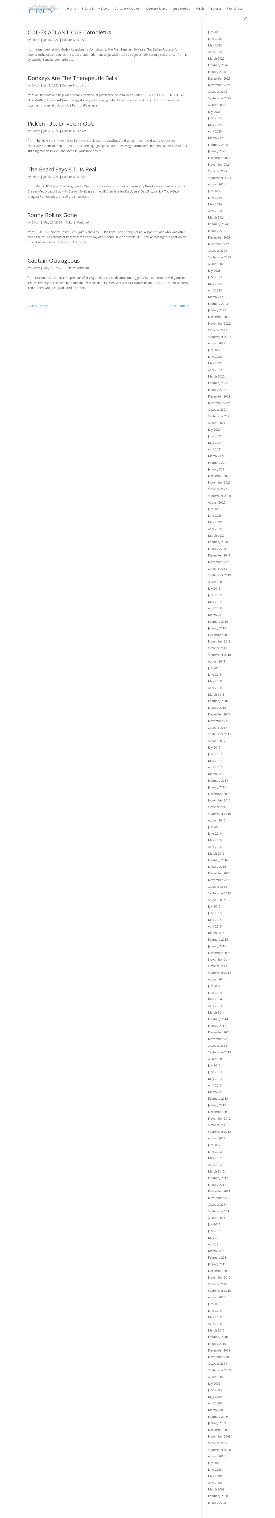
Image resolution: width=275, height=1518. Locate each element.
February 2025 (218, 145)
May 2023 (215, 284)
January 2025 (217, 151)
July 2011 (214, 1224)
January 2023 (217, 310)
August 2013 (216, 1059)
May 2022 (215, 363)
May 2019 (215, 602)
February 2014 (218, 1019)
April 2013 (215, 1085)
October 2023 (217, 250)
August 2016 (216, 820)
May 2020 (215, 522)
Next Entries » (179, 306)
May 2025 (215, 125)
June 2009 (215, 1390)
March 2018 (216, 694)
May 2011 (215, 1238)
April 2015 (215, 926)
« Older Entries (38, 306)
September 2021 (219, 416)
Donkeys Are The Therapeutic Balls (72, 78)
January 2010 (217, 1344)
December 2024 (219, 158)
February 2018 (218, 701)
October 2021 (217, 409)
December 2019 (219, 555)
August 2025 (216, 105)
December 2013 (219, 1032)
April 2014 (215, 1006)
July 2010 (214, 1304)
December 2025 (219, 78)
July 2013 (214, 1065)
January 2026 (217, 72)
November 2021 (219, 403)
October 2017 (217, 728)
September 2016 (219, 814)
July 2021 (214, 429)
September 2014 (219, 973)
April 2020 (215, 529)
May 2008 (215, 1476)
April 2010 (215, 1324)
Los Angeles (181, 9)
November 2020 (219, 482)
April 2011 (215, 1244)
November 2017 (219, 721)
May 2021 (215, 443)
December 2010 (219, 1271)
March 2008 (216, 1489)
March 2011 (216, 1251)
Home (71, 9)
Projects (215, 9)
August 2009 (216, 1377)
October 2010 (217, 1284)
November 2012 (219, 1118)
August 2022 (216, 343)
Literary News (156, 9)
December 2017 (219, 714)
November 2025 (219, 85)
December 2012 (219, 1112)
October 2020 (217, 489)
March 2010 (216, 1330)
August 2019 (216, 582)
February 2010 (218, 1337)
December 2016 (219, 794)
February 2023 (218, 304)
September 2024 (219, 178)
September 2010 (219, 1290)
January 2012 (217, 1185)
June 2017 (215, 754)
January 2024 (217, 231)
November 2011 (219, 1198)
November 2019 (219, 562)
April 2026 (215, 52)
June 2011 (215, 1231)
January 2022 (217, 390)
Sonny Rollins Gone (52, 215)
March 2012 (216, 1171)
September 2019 (219, 575)
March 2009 (216, 1410)
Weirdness (234, 9)
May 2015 (215, 920)
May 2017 (215, 761)
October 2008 (217, 1443)
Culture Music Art (128, 9)
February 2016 (218, 860)
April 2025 (215, 131)
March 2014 (216, 1012)
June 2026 (215, 39)
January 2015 (217, 946)
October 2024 (217, 171)
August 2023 (216, 264)
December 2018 (219, 635)
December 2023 (219, 237)
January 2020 (217, 549)
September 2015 (219, 893)
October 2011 (217, 1204)
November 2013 (219, 1039)
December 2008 (219, 1430)
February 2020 (218, 542)
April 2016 (215, 847)
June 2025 (215, 118)
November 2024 (219, 164)
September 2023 (219, 257)
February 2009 (218, 1417)
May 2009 (215, 1397)
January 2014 (217, 1026)
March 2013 (216, 1092)
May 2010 (215, 1317)
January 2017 (217, 787)
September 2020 (219, 496)
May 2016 (215, 840)
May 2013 (215, 1079)
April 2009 (215, 1403)
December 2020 (219, 476)
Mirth (200, 9)
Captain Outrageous (54, 260)
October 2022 (217, 330)
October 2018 (217, 648)
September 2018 (219, 655)
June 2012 (215, 1152)
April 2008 (215, 1483)
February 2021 (218, 463)
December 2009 (219, 1350)
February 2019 (218, 622)
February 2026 (218, 65)
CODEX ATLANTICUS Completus (69, 32)
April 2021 (215, 449)
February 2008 (218, 1496)
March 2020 (216, 535)
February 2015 (218, 939)
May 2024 (215, 204)
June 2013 (215, 1072)
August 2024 (216, 184)
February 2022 (218, 383)
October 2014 (217, 966)
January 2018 (217, 708)
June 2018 (215, 674)
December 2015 (219, 873)
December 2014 (219, 953)
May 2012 (215, 1158)
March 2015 (216, 933)
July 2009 (214, 1383)
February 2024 (218, 224)
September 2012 (219, 1132)
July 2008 (214, 1463)
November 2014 (219, 959)
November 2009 (219, 1357)
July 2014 (214, 986)
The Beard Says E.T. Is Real (62, 169)
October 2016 (217, 807)
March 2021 (216, 456)
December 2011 (219, 1191)
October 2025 (217, 91)
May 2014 (215, 999)
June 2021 (215, 436)
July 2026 (214, 32)
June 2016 (215, 833)
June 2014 (215, 993)
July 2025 (214, 111)
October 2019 (217, 569)
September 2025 (219, 98)
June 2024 (215, 198)
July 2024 (214, 191)
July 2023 (214, 270)
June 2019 (215, 595)
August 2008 (216, 1456)
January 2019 (217, 628)
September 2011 (219, 1211)
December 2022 (219, 317)
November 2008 (219, 1436)
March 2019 (216, 615)
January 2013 (217, 1105)
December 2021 (219, 396)
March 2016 (216, 853)
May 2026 (215, 45)
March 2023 (216, 297)
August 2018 (216, 661)
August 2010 (216, 1297)
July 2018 (214, 668)
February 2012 (218, 1178)
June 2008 (215, 1469)
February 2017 (218, 780)
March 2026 (216, 58)
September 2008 (219, 1450)
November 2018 (219, 641)
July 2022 (214, 350)
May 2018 (215, 681)
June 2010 (215, 1310)
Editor (36, 40)
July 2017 (214, 747)
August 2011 (216, 1218)
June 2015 (215, 913)
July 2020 (214, 509)
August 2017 (216, 741)
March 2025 (216, 138)
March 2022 (216, 376)
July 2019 (214, 588)
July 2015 (214, 906)
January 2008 (217, 1503)
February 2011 (218, 1257)
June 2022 (215, 356)
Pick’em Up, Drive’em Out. (61, 123)
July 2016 (214, 827)
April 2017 (215, 767)
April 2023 (215, 290)
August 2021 (216, 423)
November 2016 (219, 800)
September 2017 (219, 734)
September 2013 (219, 1052)
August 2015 (216, 900)
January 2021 (217, 469)
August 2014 (216, 979)
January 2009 (217, 1423)
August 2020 (216, 502)
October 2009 (217, 1363)
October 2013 (217, 1045)
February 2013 (218, 1098)
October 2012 (217, 1125)
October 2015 (217, 887)
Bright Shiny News (95, 9)
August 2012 (216, 1138)
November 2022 (219, 323)
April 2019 (215, 608)
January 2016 (217, 867)
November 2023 (219, 244)
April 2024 (215, 211)
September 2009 (219, 1370)
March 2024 (216, 217)
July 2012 (214, 1145)
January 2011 (217, 1264)
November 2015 (219, 880)
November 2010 (219, 1277)
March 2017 (216, 774)
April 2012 (215, 1165)
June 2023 (215, 277)
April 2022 (215, 370)
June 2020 (215, 515)
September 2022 (219, 337)
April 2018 (215, 688)
